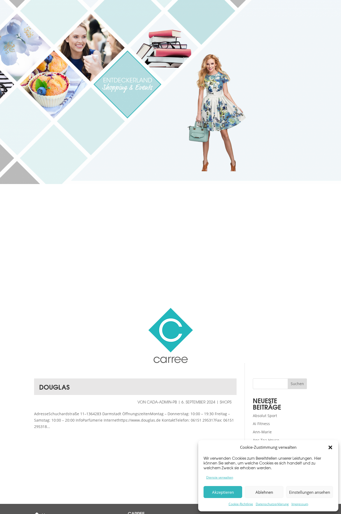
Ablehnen (264, 492)
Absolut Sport (265, 415)
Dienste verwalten (219, 477)
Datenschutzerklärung (272, 504)
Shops (226, 402)
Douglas (54, 387)
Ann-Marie (262, 431)
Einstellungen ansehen (309, 492)
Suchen (297, 383)
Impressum (299, 504)
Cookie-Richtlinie (241, 504)
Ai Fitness (261, 423)
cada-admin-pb (162, 402)
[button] (330, 447)
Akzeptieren (223, 492)
